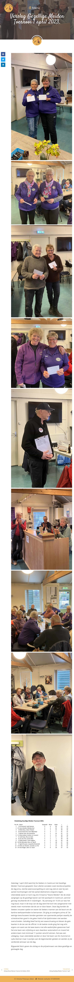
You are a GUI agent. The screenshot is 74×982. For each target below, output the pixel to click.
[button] (34, 8)
